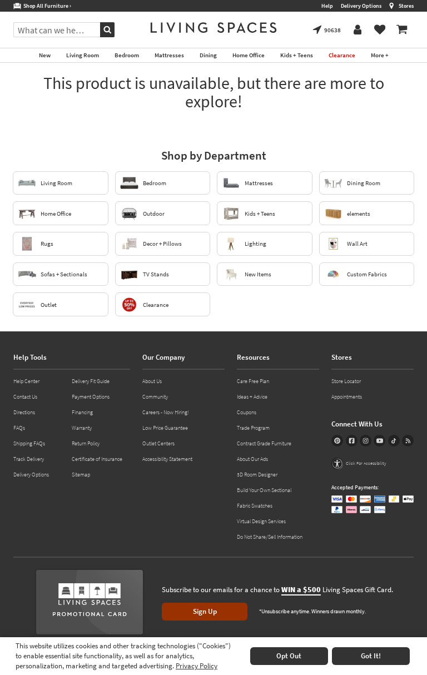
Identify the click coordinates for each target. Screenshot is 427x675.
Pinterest (337, 440)
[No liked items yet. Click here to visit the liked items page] (379, 30)
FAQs (19, 427)
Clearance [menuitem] (342, 55)
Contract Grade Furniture (264, 443)
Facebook (352, 440)
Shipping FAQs (29, 443)
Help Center (26, 381)
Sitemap (81, 474)
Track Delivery (28, 459)
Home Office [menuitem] (248, 55)
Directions (24, 412)
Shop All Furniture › (46, 5)
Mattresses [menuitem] (169, 55)
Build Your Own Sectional (264, 490)
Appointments (346, 396)
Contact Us (25, 396)
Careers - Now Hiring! (165, 412)
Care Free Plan (253, 381)
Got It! (371, 656)
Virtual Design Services (261, 521)
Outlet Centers (158, 443)
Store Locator (346, 381)
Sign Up (205, 611)
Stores (406, 5)
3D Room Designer (257, 474)
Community (155, 396)
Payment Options (91, 396)
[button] (358, 463)
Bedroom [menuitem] (127, 55)
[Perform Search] (107, 29)
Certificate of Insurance (97, 459)
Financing (82, 412)
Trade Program (253, 427)
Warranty (82, 427)
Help (327, 5)
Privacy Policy (196, 666)
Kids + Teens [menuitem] (296, 55)
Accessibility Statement (167, 459)
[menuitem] (402, 30)
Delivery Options (361, 5)
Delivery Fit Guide (91, 381)
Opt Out (288, 656)
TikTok (394, 440)
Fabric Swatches (254, 505)
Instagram (365, 440)
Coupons (246, 412)
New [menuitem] (45, 55)
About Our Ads (252, 459)
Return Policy (86, 443)
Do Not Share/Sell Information (269, 536)
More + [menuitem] (380, 55)
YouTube (379, 440)
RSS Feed (408, 440)
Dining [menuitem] (208, 55)
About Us (152, 381)
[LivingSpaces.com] (213, 27)
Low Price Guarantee (165, 427)
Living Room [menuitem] (82, 55)
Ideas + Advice (252, 396)
